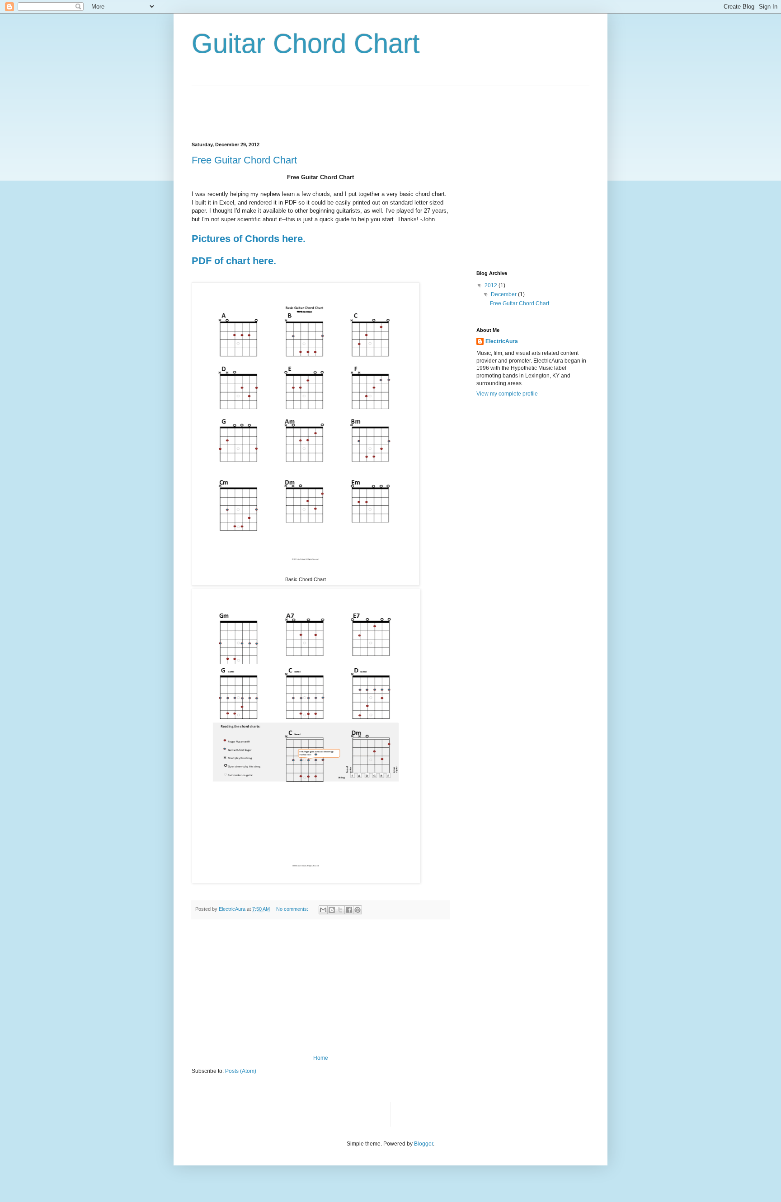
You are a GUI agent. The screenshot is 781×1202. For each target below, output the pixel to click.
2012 (492, 285)
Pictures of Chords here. (249, 238)
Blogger (423, 1144)
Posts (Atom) (240, 1071)
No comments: (293, 909)
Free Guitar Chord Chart (244, 160)
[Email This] (323, 909)
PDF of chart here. (234, 260)
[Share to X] (340, 909)
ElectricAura (501, 341)
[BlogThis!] (331, 909)
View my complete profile (507, 394)
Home (320, 1058)
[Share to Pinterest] (357, 909)
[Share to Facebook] (348, 909)
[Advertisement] (356, 105)
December (504, 294)
